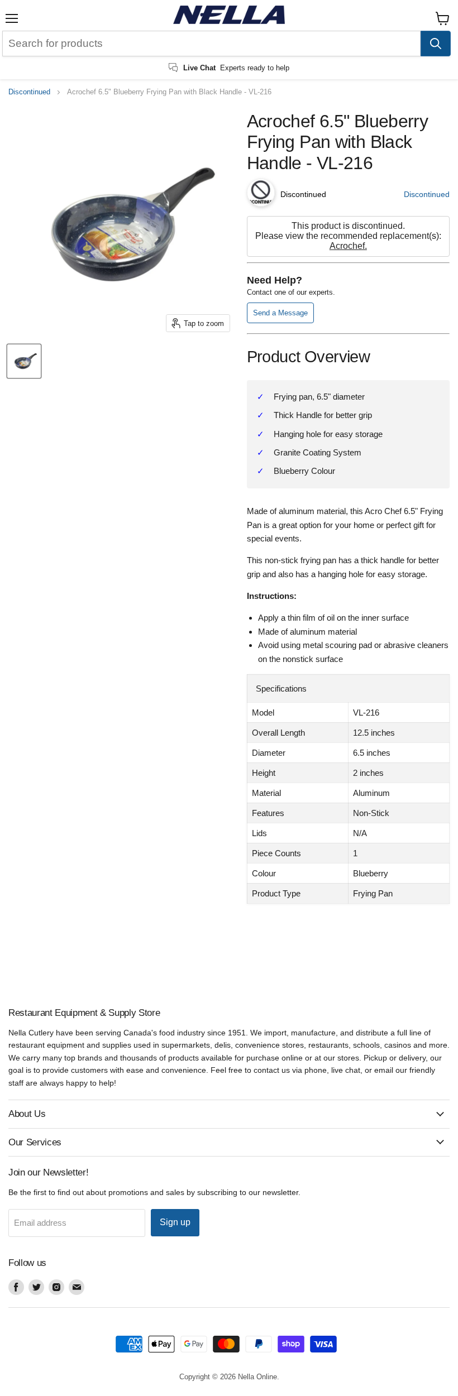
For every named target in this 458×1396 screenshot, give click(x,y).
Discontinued (29, 92)
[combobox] (211, 43)
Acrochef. (348, 246)
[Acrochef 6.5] (24, 361)
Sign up (175, 1222)
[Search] (436, 43)
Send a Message (280, 313)
